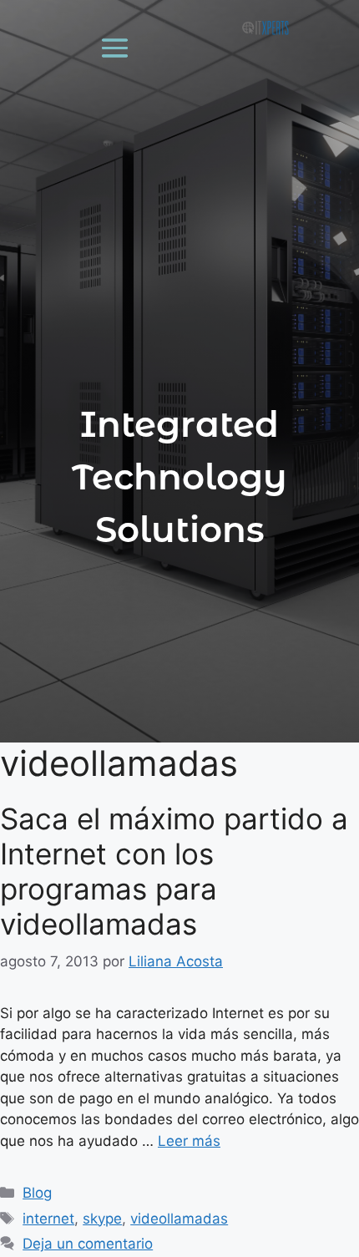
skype (102, 1218)
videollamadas (179, 1218)
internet (48, 1218)
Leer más (189, 1141)
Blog (37, 1192)
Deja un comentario (88, 1243)
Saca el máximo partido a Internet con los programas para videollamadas (174, 871)
